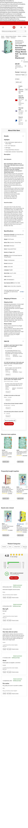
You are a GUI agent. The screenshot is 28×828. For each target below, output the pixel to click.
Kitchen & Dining (18, 4)
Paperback (24, 74)
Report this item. (22, 291)
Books (19, 36)
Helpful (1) (14, 388)
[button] (19, 61)
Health (8, 9)
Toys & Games (8, 10)
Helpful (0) (15, 354)
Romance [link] (4, 546)
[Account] (21, 27)
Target (2, 36)
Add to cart (18, 82)
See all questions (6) (10, 420)
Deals (5, 15)
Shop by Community (13, 14)
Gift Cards (5, 14)
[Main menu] (3, 27)
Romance (13, 37)
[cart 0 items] (25, 27)
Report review (15, 597)
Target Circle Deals (17, 17)
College (6, 2)
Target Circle (16, 20)
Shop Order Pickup (6, 19)
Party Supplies (19, 12)
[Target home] (14, 27)
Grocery (10, 5)
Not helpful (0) (15, 356)
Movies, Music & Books (10, 12)
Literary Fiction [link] (17, 546)
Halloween (10, 2)
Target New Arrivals (5, 1)
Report (20, 356)
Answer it (8, 358)
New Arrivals (15, 15)
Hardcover (18, 74)
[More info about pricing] (25, 66)
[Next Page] (25, 75)
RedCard (10, 20)
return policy (10, 334)
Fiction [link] (10, 546)
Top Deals (9, 17)
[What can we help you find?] (14, 31)
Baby (6, 7)
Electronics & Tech (16, 10)
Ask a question (9, 423)
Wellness (12, 9)
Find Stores (22, 20)
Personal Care (15, 7)
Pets (6, 9)
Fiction (7, 37)
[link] (19, 61)
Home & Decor (10, 4)
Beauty (10, 7)
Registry (6, 20)
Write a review (14, 578)
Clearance (9, 15)
